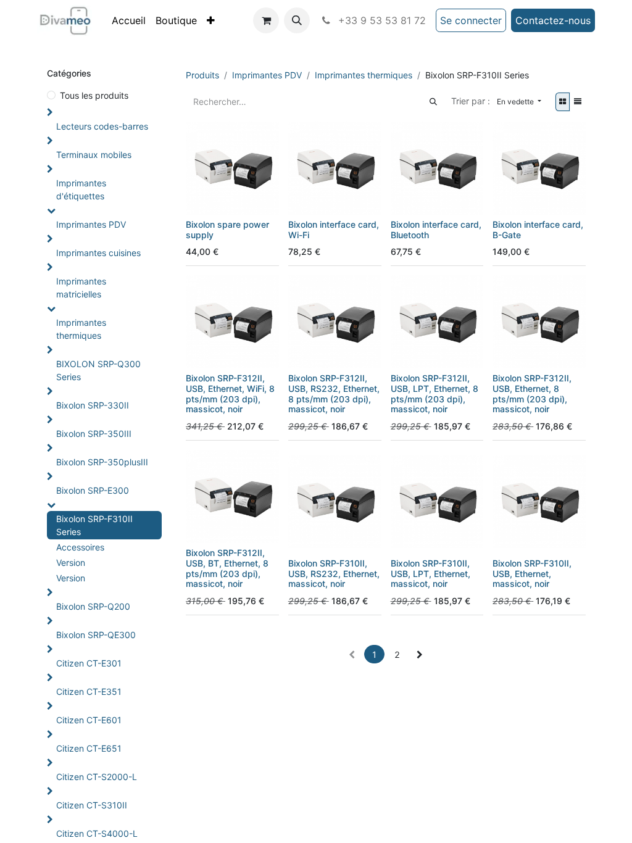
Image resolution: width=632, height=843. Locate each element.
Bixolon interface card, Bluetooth (436, 229)
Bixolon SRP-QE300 (96, 634)
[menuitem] (129, 20)
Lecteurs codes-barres (102, 126)
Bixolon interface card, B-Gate (538, 229)
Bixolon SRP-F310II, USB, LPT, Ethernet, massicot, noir (430, 573)
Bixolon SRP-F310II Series (94, 525)
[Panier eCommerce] (266, 20)
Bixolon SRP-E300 (92, 490)
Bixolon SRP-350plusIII (102, 462)
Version (70, 562)
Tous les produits (94, 95)
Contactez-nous (553, 20)
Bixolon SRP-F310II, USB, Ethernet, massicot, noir (532, 573)
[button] (297, 20)
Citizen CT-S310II (91, 805)
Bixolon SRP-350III (93, 433)
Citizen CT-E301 (89, 663)
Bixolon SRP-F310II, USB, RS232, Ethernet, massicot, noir (334, 573)
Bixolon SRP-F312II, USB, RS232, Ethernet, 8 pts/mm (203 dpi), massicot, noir (334, 393)
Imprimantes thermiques (81, 329)
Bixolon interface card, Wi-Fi (333, 229)
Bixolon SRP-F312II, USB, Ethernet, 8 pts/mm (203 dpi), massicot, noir (532, 393)
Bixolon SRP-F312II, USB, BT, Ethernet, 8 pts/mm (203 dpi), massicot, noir (227, 568)
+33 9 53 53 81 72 (380, 20)
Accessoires (80, 547)
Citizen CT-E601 (89, 720)
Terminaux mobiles (93, 154)
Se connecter (471, 20)
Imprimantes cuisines (98, 252)
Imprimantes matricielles (81, 287)
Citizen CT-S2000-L (96, 776)
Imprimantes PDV (91, 224)
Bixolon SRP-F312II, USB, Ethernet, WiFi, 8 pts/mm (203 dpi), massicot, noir (230, 393)
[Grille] (562, 102)
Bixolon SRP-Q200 (93, 606)
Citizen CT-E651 (89, 748)
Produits (202, 75)
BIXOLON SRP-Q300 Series (98, 370)
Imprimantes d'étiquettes (81, 189)
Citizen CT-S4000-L (97, 833)
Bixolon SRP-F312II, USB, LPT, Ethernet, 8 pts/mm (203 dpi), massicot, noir (434, 393)
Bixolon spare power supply (227, 229)
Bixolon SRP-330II (92, 405)
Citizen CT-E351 (89, 691)
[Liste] (578, 102)
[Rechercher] (433, 101)
